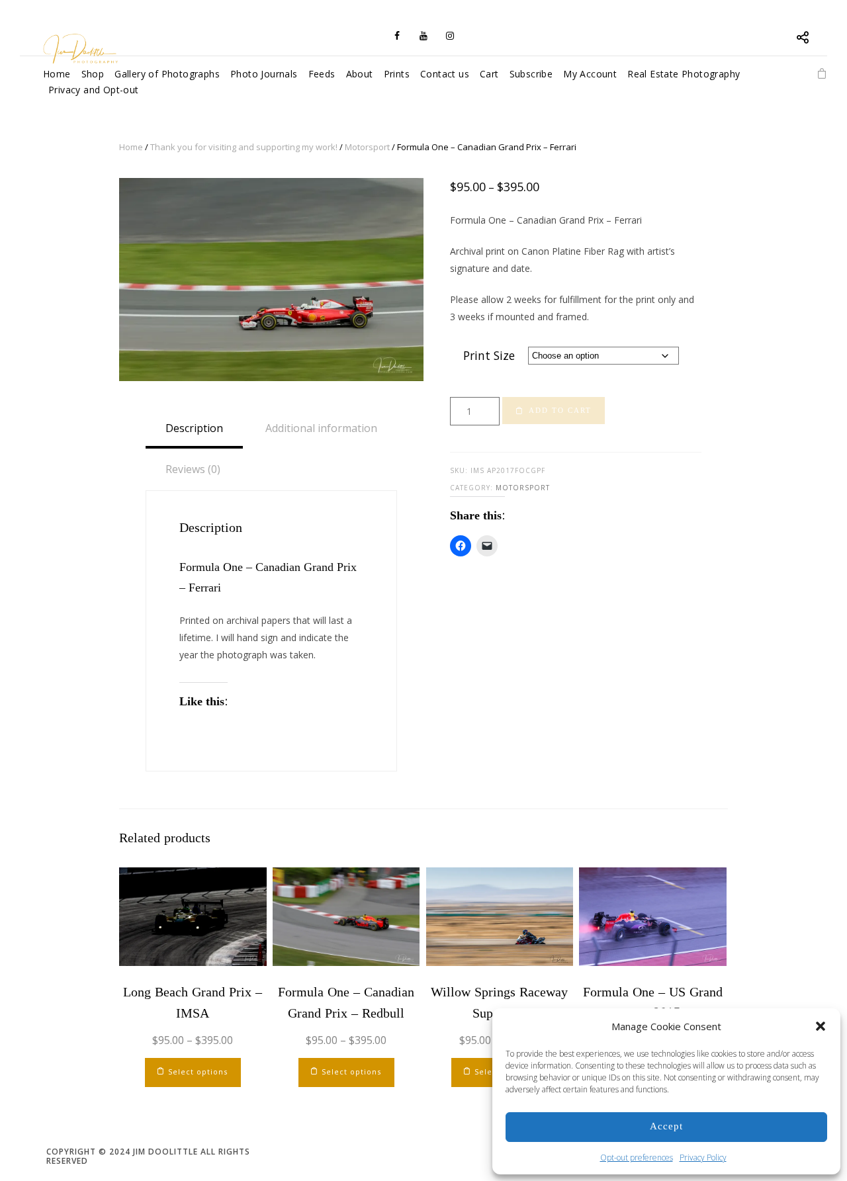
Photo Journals (264, 73)
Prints (397, 73)
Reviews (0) (192, 469)
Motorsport (367, 147)
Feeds (321, 73)
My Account (590, 73)
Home (131, 147)
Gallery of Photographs (167, 73)
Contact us (444, 73)
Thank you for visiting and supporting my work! (243, 147)
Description (194, 428)
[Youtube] (423, 35)
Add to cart (560, 410)
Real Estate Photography (683, 73)
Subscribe (531, 73)
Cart (489, 73)
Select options (198, 1071)
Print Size (489, 355)
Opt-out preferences (636, 1157)
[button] (820, 1026)
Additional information (321, 428)
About (359, 73)
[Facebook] (397, 35)
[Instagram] (450, 35)
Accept (666, 1126)
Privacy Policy (703, 1157)
